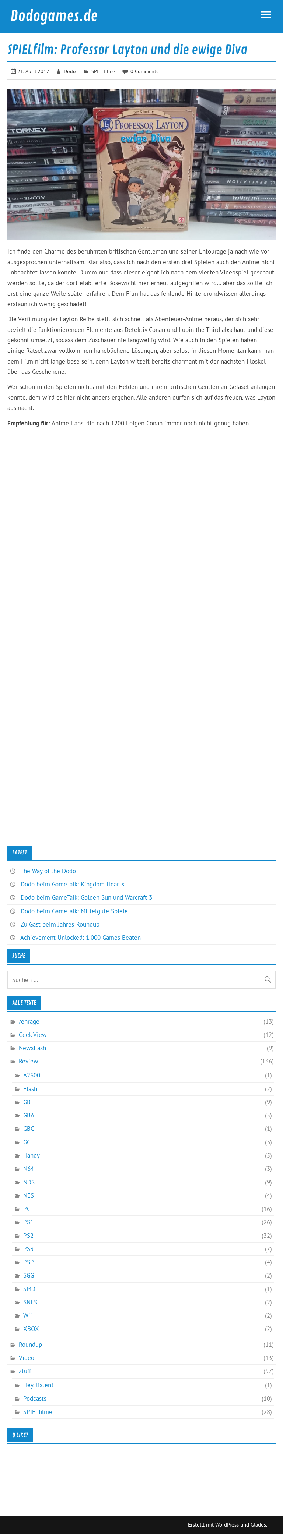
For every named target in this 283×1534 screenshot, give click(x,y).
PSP (28, 1262)
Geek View (33, 1035)
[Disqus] (141, 557)
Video (26, 1358)
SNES (30, 1302)
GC (27, 1142)
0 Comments (144, 71)
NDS (29, 1182)
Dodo (70, 71)
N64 (28, 1169)
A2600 (31, 1075)
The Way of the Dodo (48, 871)
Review (28, 1061)
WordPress (227, 1524)
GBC (28, 1128)
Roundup (30, 1344)
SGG (28, 1275)
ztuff (25, 1371)
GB (27, 1102)
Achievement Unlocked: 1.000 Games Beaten (80, 937)
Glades (258, 1524)
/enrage (29, 1021)
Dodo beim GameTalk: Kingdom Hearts (72, 884)
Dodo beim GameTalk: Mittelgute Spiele (74, 911)
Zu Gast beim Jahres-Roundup (60, 924)
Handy (31, 1155)
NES (28, 1195)
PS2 (28, 1236)
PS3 (28, 1249)
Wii (27, 1315)
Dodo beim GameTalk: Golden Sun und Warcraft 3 (86, 897)
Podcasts (34, 1399)
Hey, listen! (38, 1385)
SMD (29, 1289)
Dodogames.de (54, 16)
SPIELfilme (103, 71)
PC (27, 1209)
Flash (30, 1089)
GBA (28, 1115)
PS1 (28, 1222)
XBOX (31, 1329)
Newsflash (32, 1048)
